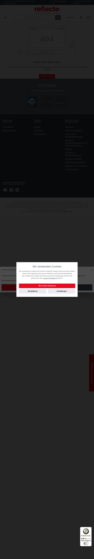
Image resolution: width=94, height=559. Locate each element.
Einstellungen (62, 291)
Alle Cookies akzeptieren (47, 286)
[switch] (85, 543)
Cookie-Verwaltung (50, 278)
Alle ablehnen (33, 291)
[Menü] (90, 528)
